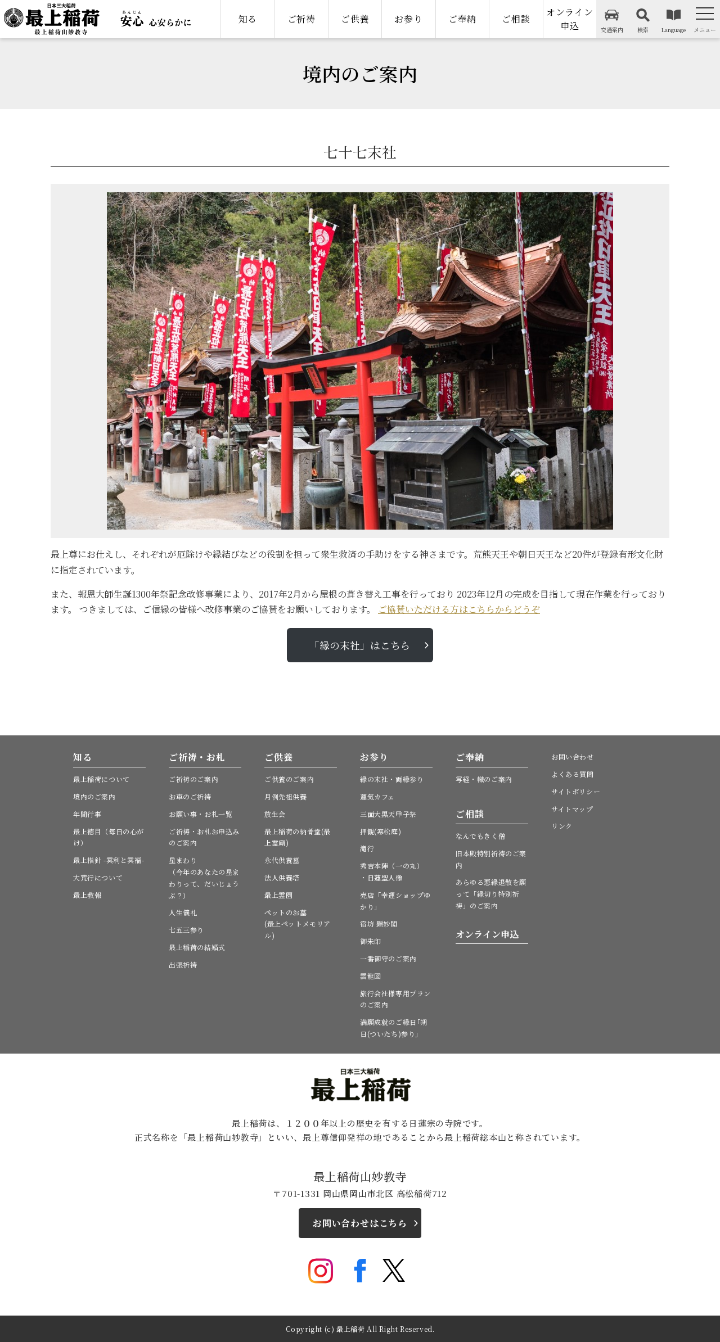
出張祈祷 (183, 964)
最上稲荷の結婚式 (197, 947)
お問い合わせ (572, 756)
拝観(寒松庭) (380, 831)
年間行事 (87, 814)
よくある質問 (572, 774)
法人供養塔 (282, 877)
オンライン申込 (569, 19)
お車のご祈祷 (190, 796)
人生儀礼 (183, 912)
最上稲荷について (101, 779)
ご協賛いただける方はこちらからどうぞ (459, 609)
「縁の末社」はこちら (360, 645)
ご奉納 (462, 18)
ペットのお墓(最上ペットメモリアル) (297, 924)
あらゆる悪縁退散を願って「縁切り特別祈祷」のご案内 (491, 893)
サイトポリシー (575, 791)
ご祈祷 (301, 18)
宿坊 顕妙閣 (379, 923)
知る (248, 18)
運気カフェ (377, 796)
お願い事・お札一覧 (200, 814)
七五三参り (186, 929)
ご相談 (516, 18)
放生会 (275, 814)
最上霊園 (278, 895)
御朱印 (370, 941)
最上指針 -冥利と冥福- (108, 860)
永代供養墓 (282, 860)
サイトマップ (572, 809)
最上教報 (87, 895)
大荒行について (98, 877)
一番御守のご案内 (388, 958)
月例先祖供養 (285, 796)
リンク (562, 825)
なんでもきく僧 (480, 836)
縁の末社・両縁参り (392, 779)
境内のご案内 (94, 796)
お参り (408, 18)
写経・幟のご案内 (484, 779)
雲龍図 (370, 975)
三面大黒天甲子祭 (388, 814)
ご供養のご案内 (289, 779)
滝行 (367, 848)
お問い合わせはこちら (360, 1223)
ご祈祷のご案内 (193, 779)
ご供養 (355, 18)
